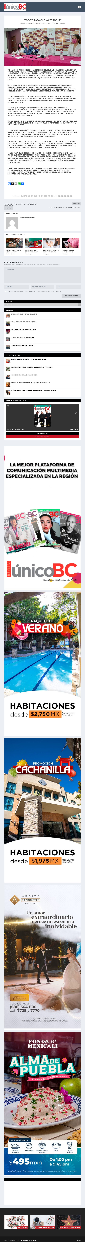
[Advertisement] (18, 1192)
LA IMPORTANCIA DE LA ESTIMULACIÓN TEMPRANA (31, 251)
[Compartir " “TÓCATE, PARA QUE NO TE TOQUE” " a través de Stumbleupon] (45, 196)
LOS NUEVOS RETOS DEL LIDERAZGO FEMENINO (68, 251)
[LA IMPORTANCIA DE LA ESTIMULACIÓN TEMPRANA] (33, 243)
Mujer (53, 23)
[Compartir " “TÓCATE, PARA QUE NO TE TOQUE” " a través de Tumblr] (32, 196)
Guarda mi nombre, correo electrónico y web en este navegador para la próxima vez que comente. (33, 291)
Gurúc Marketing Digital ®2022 (29, 1240)
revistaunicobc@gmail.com (35, 23)
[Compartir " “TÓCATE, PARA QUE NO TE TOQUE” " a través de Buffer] (42, 196)
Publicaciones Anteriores (42, 437)
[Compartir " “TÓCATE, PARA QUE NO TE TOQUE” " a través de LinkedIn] (39, 196)
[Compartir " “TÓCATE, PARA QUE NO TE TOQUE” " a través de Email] (48, 196)
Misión (79, 1240)
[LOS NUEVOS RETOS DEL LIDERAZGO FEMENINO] (70, 243)
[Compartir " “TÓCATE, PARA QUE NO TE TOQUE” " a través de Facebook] (22, 196)
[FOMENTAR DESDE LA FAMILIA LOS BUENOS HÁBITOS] (14, 243)
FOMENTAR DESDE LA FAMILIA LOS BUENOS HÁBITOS (13, 251)
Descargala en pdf (42, 433)
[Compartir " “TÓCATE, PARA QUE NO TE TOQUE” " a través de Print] (52, 196)
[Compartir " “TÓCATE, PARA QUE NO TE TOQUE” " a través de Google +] (29, 196)
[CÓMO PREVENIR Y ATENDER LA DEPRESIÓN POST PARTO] (51, 243)
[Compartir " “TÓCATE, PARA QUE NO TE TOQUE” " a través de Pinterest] (35, 196)
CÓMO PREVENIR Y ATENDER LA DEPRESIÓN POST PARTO (51, 251)
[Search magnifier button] (79, 304)
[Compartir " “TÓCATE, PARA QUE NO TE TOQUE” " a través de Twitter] (25, 196)
